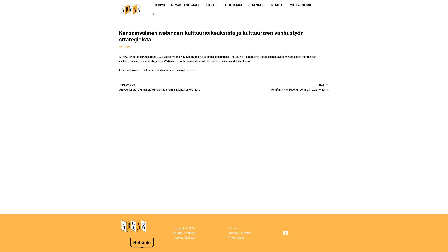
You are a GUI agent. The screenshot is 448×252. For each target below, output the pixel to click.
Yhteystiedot (301, 5)
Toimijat (277, 5)
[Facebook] (285, 233)
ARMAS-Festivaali (185, 5)
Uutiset (211, 5)
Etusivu (159, 5)
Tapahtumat (233, 5)
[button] (157, 13)
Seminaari (256, 5)
